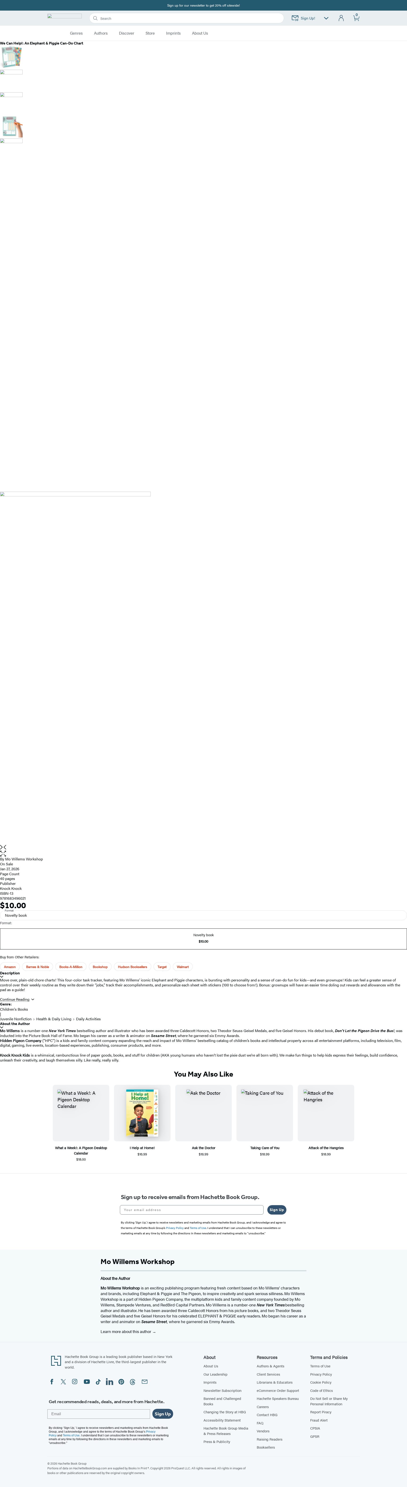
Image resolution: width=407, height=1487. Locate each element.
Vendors (263, 1430)
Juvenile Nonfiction (16, 1018)
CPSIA (315, 1428)
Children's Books (14, 1009)
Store (150, 33)
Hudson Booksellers (132, 966)
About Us (211, 1365)
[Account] (341, 18)
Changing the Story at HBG (225, 1411)
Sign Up (277, 1209)
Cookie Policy (320, 1382)
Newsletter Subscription (222, 1390)
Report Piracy (320, 1411)
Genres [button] (76, 33)
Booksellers (266, 1447)
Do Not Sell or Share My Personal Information (329, 1401)
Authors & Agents (270, 1365)
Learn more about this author (126, 1331)
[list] (203, 668)
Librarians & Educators (275, 1382)
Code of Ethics (321, 1390)
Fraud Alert (319, 1420)
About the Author (15, 1023)
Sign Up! (308, 18)
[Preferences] (326, 18)
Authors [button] (101, 33)
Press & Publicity (217, 1441)
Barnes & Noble (37, 966)
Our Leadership (216, 1374)
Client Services (268, 1374)
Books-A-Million (70, 966)
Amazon (10, 966)
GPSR (314, 1436)
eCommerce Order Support (278, 1390)
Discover (126, 33)
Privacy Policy (321, 1374)
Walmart (183, 966)
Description (10, 973)
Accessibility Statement (222, 1420)
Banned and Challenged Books (222, 1401)
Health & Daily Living (53, 1018)
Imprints (173, 33)
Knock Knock (11, 888)
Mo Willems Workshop (24, 859)
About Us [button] (200, 33)
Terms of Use (320, 1365)
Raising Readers (269, 1439)
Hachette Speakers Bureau (278, 1398)
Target (162, 966)
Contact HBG (267, 1414)
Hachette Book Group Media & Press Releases (226, 1431)
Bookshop (100, 966)
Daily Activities (88, 1018)
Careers (263, 1406)
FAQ (260, 1422)
